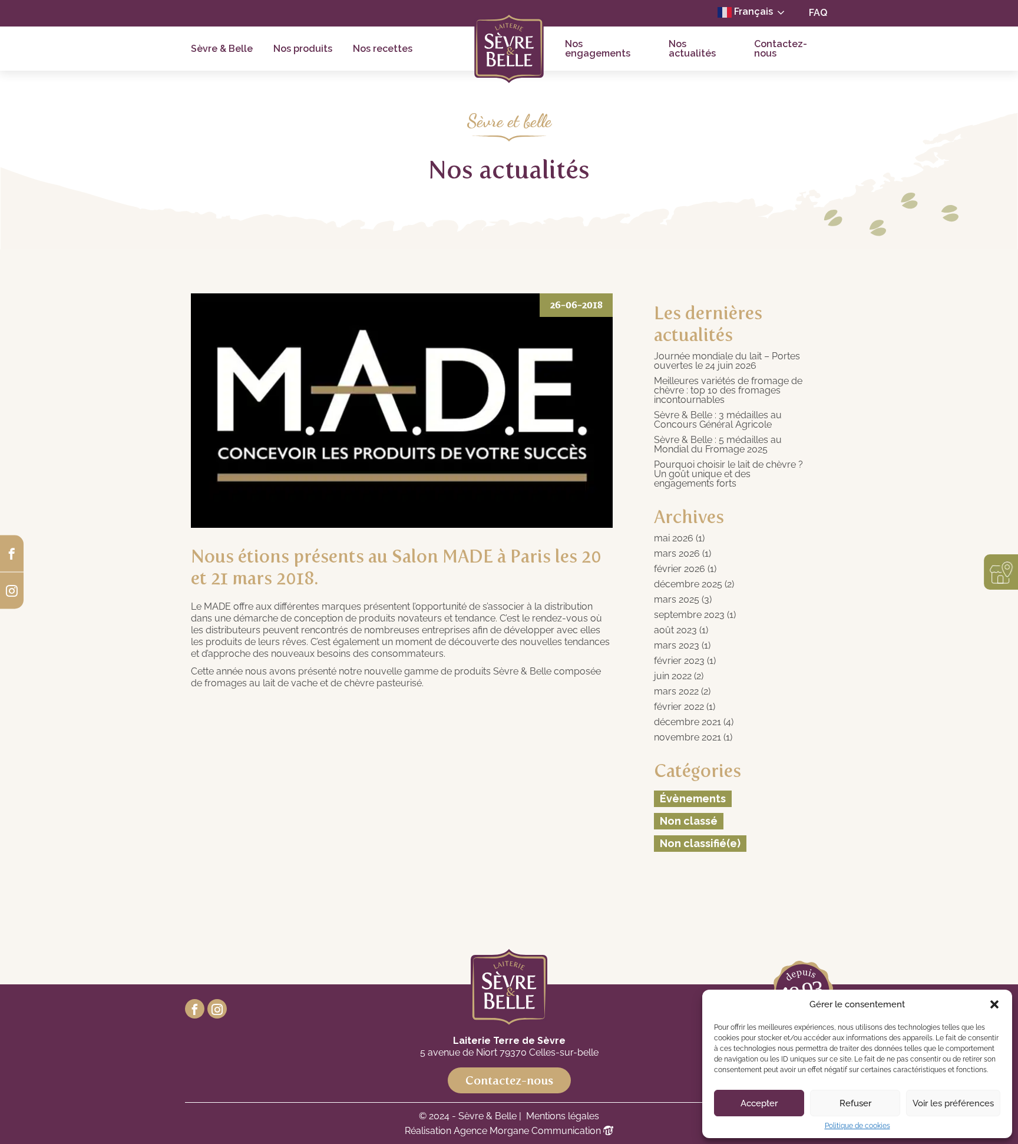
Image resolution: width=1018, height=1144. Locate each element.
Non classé (689, 821)
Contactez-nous (780, 48)
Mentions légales (562, 1116)
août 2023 (675, 630)
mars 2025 (676, 599)
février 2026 (679, 569)
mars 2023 (676, 645)
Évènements (693, 798)
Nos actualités (692, 48)
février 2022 (679, 707)
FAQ (818, 13)
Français (752, 11)
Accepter (759, 1103)
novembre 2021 (687, 737)
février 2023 (679, 661)
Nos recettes (382, 48)
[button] (994, 1004)
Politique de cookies (857, 1125)
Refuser (855, 1103)
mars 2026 (677, 553)
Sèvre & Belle (222, 48)
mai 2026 (673, 538)
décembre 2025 (688, 584)
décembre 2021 (687, 722)
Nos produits (302, 48)
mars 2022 (676, 691)
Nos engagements (597, 48)
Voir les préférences (953, 1103)
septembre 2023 (689, 615)
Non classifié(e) (700, 843)
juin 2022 (673, 676)
